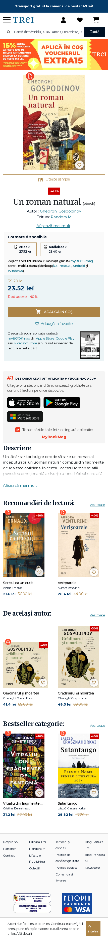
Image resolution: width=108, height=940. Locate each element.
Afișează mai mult (53, 225)
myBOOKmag (82, 261)
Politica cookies (66, 867)
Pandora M (61, 217)
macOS (66, 266)
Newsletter (92, 867)
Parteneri (10, 849)
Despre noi (10, 842)
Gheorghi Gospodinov (60, 211)
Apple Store (45, 338)
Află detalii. (24, 933)
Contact (9, 855)
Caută (94, 31)
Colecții (34, 868)
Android (79, 266)
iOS (56, 266)
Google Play (65, 338)
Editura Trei (37, 842)
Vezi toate (97, 505)
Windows (15, 271)
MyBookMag (54, 436)
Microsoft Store (25, 343)
